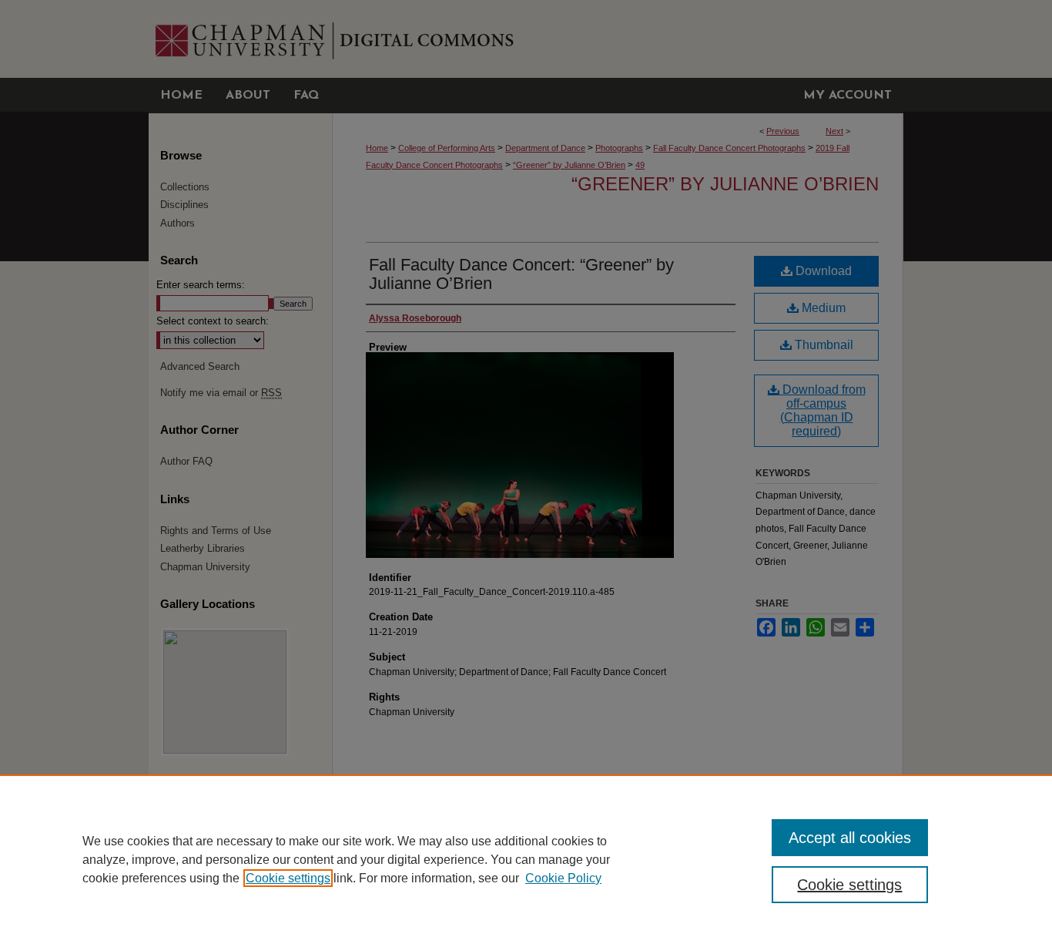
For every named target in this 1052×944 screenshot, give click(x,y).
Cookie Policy (563, 878)
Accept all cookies (850, 837)
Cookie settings (288, 878)
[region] (526, 859)
